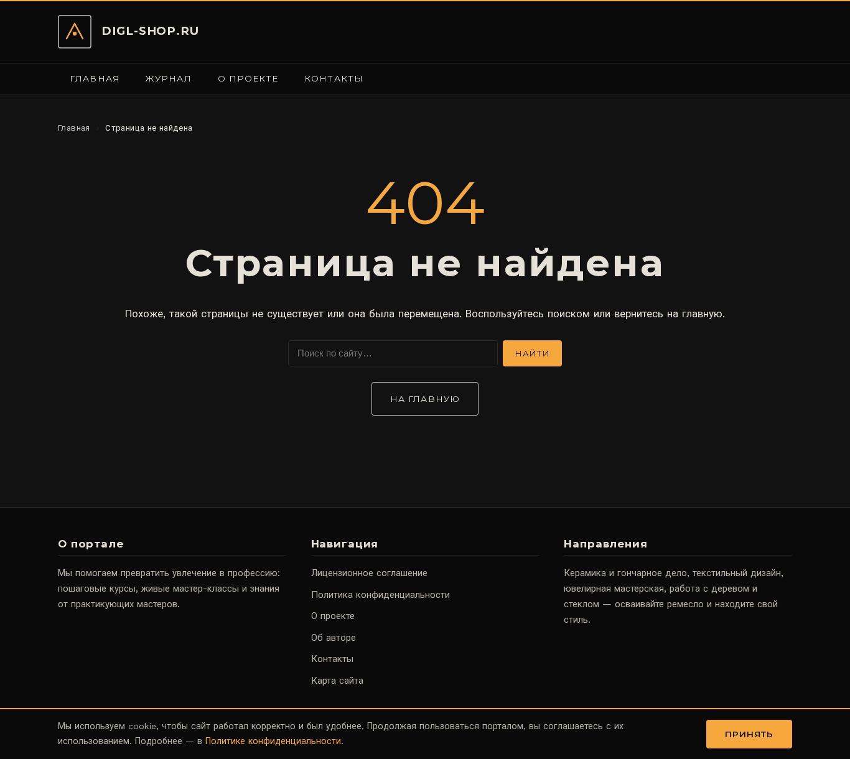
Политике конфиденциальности (273, 741)
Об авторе (333, 637)
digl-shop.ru (150, 31)
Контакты (333, 78)
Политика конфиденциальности (380, 594)
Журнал (169, 78)
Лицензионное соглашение (369, 573)
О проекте (248, 78)
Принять (749, 734)
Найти (532, 353)
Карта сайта (337, 680)
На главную (425, 399)
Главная (95, 78)
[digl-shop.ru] (74, 32)
